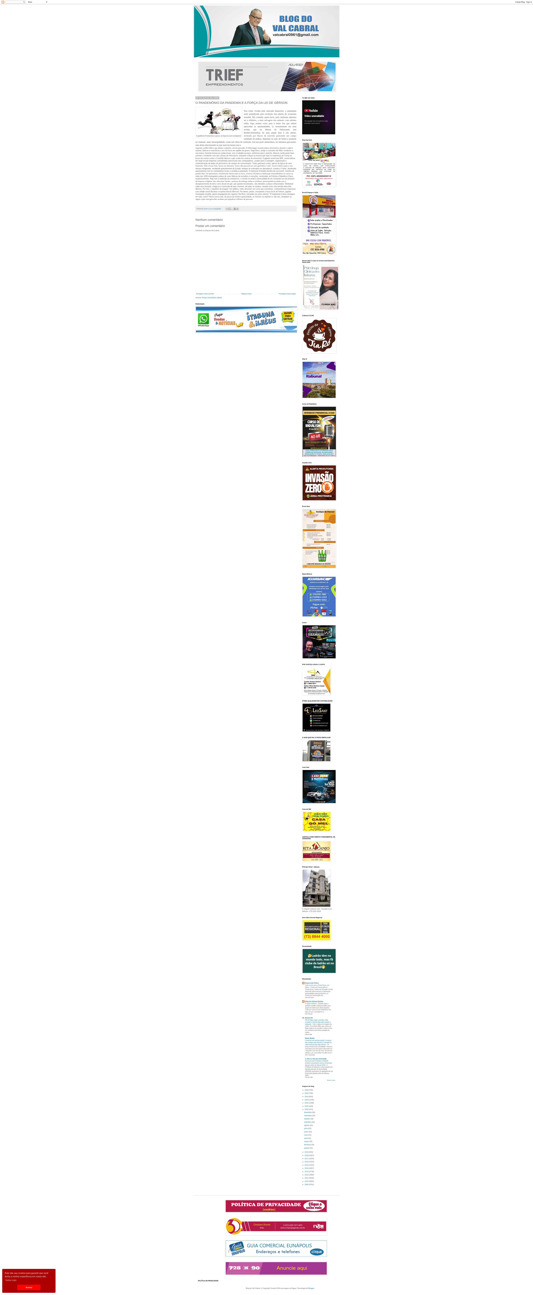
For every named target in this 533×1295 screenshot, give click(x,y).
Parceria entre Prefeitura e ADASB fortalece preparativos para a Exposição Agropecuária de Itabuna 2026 (318, 1063)
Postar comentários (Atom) (212, 298)
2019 (307, 1152)
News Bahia (310, 1038)
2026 (307, 1090)
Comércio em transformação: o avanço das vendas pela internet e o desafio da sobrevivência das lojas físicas (318, 1042)
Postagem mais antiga (287, 294)
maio (306, 1135)
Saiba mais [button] (10, 1280)
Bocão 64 (309, 1018)
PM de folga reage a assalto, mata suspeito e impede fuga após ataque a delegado (318, 1022)
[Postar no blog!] (229, 208)
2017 (307, 1159)
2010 (307, 1181)
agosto (307, 1125)
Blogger (311, 1288)
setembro (308, 1122)
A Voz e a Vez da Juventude (316, 1059)
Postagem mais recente (205, 294)
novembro (308, 1116)
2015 (307, 1165)
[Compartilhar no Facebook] (234, 208)
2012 (307, 1175)
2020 (307, 1109)
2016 (307, 1162)
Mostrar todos (331, 1080)
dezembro (308, 1112)
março (306, 1141)
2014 (307, 1168)
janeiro (307, 1148)
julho (306, 1128)
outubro (307, 1119)
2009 (307, 1185)
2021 (307, 1106)
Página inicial (246, 294)
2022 (307, 1103)
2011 (307, 1178)
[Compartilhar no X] (232, 208)
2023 (307, 1100)
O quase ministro (311, 1003)
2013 (307, 1172)
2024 (307, 1097)
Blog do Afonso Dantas (314, 1001)
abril (306, 1138)
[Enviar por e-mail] (227, 208)
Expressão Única (312, 983)
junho (306, 1132)
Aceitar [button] (29, 1287)
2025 (307, 1093)
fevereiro (307, 1145)
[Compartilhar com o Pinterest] (237, 208)
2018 (307, 1155)
